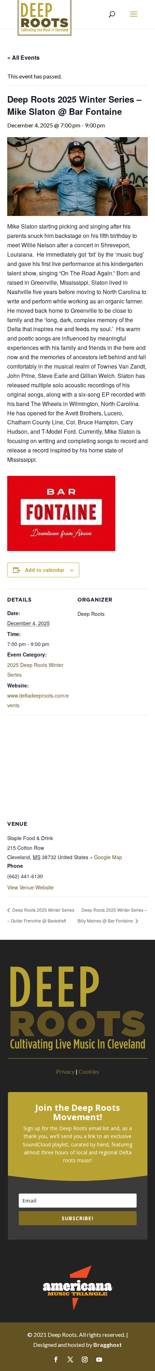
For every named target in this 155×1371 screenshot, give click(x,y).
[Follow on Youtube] (99, 1359)
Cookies (89, 1071)
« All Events (23, 57)
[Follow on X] (70, 1359)
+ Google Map (106, 857)
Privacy (65, 1071)
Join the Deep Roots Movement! (77, 1112)
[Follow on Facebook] (56, 1359)
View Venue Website (30, 887)
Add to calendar (44, 569)
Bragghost (107, 1344)
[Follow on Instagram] (84, 1359)
